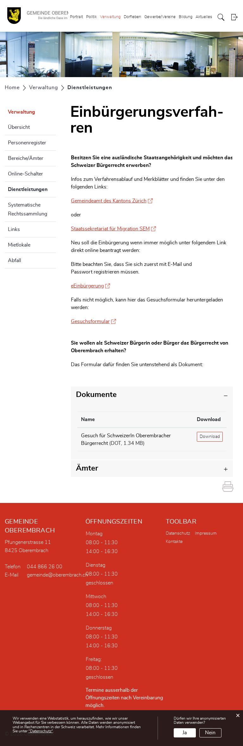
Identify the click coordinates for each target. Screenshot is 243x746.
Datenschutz (178, 533)
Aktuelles (204, 17)
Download (209, 419)
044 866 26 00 (44, 566)
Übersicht (19, 127)
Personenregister (27, 142)
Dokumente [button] (96, 395)
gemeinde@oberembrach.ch (57, 575)
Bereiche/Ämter (25, 158)
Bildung (185, 17)
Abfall (14, 260)
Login (234, 17)
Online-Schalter (25, 173)
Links (14, 229)
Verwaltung (110, 17)
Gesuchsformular (93, 321)
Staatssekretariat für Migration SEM (113, 228)
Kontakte (174, 541)
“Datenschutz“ (40, 731)
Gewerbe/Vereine (160, 17)
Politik (91, 17)
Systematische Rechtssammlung (27, 209)
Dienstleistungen (32, 189)
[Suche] (221, 17)
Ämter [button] (87, 468)
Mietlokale (19, 245)
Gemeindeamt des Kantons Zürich (112, 200)
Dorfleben (132, 17)
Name (88, 419)
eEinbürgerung (90, 285)
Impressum (206, 533)
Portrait (76, 17)
